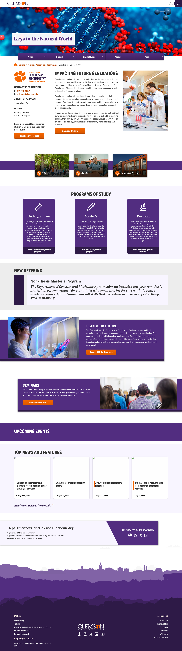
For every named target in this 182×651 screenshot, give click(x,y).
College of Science (26, 65)
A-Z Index (164, 620)
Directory (164, 630)
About (147, 56)
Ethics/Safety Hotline (22, 630)
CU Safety (164, 627)
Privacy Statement (21, 634)
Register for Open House (29, 135)
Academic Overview (70, 130)
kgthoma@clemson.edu (27, 94)
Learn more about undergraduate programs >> (39, 251)
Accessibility (19, 620)
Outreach (118, 56)
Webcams (164, 634)
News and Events (89, 56)
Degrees (30, 56)
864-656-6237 (23, 91)
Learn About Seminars (37, 402)
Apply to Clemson (161, 637)
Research (59, 56)
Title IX (17, 624)
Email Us (22, 538)
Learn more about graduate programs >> (91, 251)
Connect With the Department (101, 352)
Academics (40, 65)
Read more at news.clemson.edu (32, 505)
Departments (52, 65)
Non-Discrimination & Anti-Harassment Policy (32, 627)
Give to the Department (35, 538)
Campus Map (162, 624)
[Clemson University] (17, 5)
